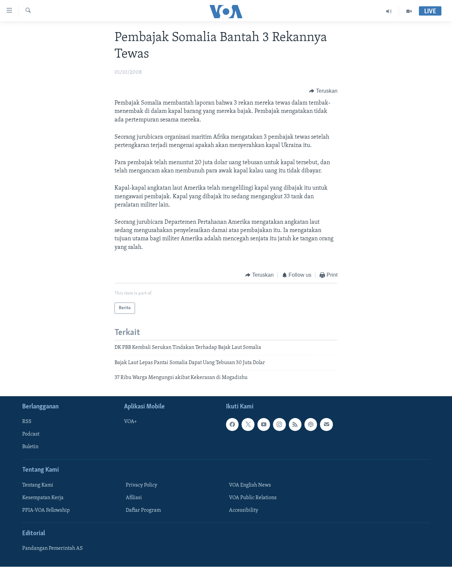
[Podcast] (310, 424)
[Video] (409, 11)
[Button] (323, 91)
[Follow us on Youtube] (263, 424)
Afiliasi (134, 497)
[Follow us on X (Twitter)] (248, 424)
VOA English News (250, 485)
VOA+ (130, 422)
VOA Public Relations (253, 497)
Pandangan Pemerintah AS (52, 548)
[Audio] (389, 11)
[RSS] (295, 424)
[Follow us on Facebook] (232, 424)
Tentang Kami (37, 485)
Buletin (30, 447)
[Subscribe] (326, 424)
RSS (26, 422)
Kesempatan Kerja (43, 497)
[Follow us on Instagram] (279, 424)
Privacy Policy (141, 485)
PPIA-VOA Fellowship (46, 510)
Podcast (30, 434)
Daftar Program (143, 510)
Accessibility (243, 510)
